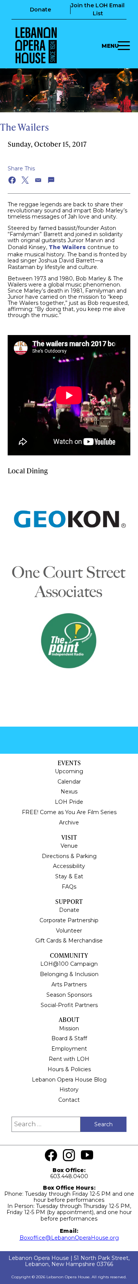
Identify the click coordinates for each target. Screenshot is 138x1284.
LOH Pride (69, 801)
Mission (69, 1028)
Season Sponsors (69, 994)
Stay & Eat (69, 876)
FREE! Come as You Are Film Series (69, 812)
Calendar (69, 781)
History (69, 1089)
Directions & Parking (69, 856)
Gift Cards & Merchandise (69, 940)
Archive (69, 822)
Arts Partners (69, 984)
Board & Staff (69, 1038)
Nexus (69, 791)
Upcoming (69, 771)
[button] (12, 180)
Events (69, 762)
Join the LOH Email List (98, 9)
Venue (69, 845)
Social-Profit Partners (69, 1005)
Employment (69, 1048)
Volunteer (69, 930)
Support (69, 901)
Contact (69, 1099)
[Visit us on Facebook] (51, 1155)
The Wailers (67, 247)
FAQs (69, 886)
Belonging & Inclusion (69, 974)
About (69, 1019)
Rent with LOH (69, 1059)
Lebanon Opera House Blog (69, 1079)
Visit (69, 837)
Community (69, 955)
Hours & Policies (69, 1069)
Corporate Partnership (69, 920)
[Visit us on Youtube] (87, 1155)
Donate (40, 9)
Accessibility (69, 866)
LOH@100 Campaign (69, 963)
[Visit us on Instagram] (69, 1155)
